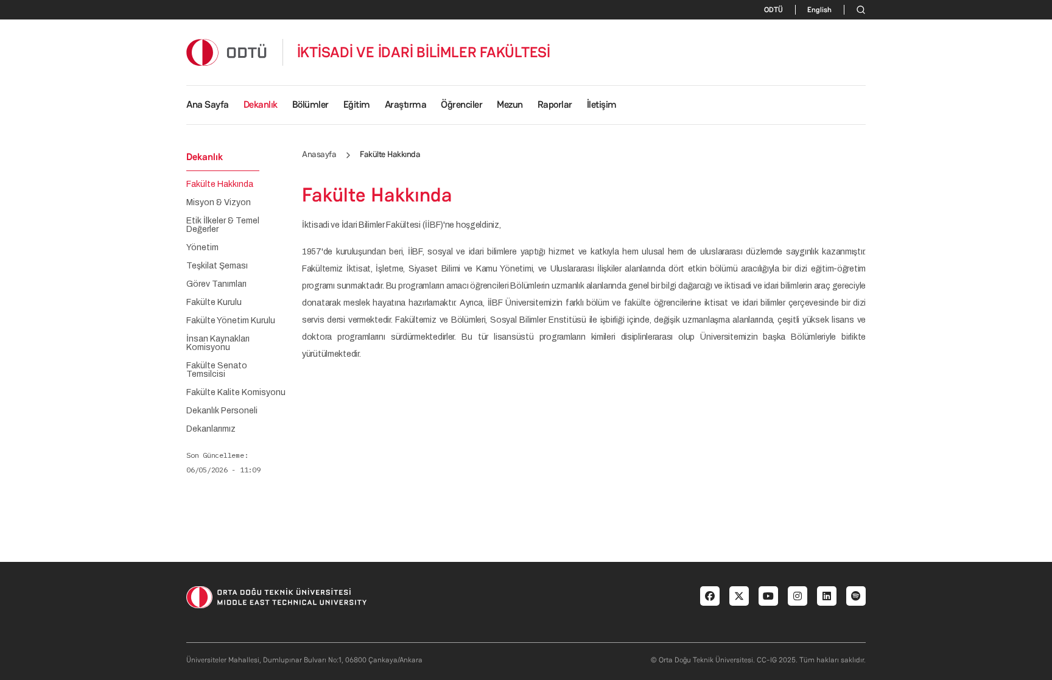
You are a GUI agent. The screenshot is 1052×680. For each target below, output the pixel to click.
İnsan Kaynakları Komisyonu (218, 343)
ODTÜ (773, 10)
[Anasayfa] (227, 52)
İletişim (602, 104)
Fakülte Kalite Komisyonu (236, 392)
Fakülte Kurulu (214, 302)
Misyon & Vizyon (218, 202)
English (819, 10)
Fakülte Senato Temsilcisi (216, 370)
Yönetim (202, 248)
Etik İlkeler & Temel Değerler (222, 225)
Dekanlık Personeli (222, 411)
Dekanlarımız (211, 429)
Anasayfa (319, 154)
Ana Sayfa (207, 104)
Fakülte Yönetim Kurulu (230, 321)
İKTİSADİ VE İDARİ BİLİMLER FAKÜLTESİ (423, 52)
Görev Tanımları (216, 284)
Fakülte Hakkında (219, 184)
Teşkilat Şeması (217, 266)
